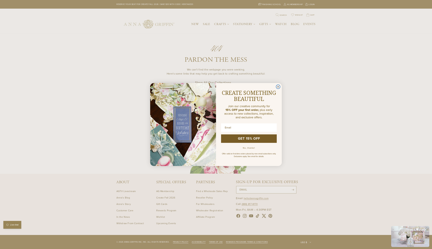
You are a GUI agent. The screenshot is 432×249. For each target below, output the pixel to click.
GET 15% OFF (249, 139)
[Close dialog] (278, 87)
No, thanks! (249, 148)
